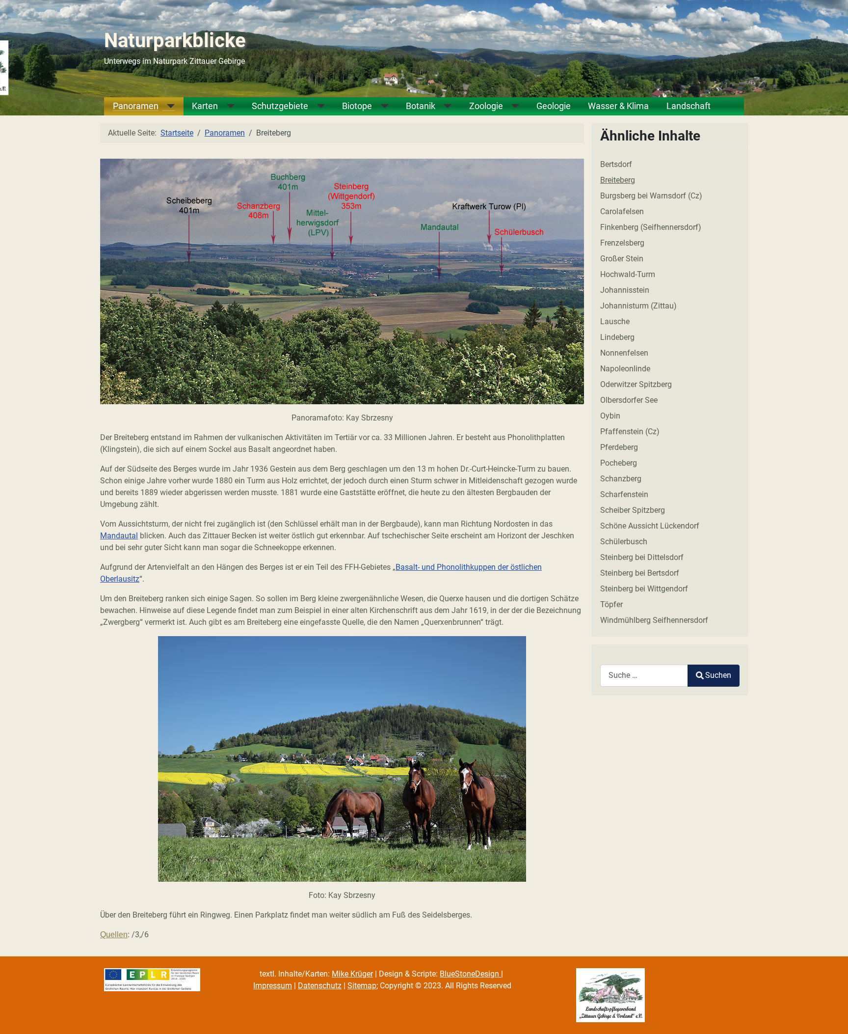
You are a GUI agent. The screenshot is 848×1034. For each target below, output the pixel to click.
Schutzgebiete (280, 106)
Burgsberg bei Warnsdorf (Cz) (651, 195)
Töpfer (611, 604)
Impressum (272, 985)
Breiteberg (617, 180)
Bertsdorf (616, 164)
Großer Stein (621, 258)
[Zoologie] (511, 106)
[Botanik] (443, 106)
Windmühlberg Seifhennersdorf (654, 620)
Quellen (114, 934)
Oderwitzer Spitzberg (636, 384)
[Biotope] (380, 106)
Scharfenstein (624, 494)
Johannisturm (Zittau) (638, 305)
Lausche (615, 321)
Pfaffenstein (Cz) (630, 431)
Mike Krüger (352, 973)
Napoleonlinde (625, 368)
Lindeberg (617, 337)
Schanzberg (620, 478)
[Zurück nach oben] (831, 1016)
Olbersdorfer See (629, 400)
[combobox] (644, 676)
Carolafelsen (622, 211)
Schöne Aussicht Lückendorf (649, 526)
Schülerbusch (623, 541)
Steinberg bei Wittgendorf (644, 588)
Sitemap (361, 985)
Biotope (357, 106)
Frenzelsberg (622, 243)
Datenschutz (320, 985)
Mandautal (119, 535)
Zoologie (486, 106)
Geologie (553, 106)
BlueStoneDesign (470, 973)
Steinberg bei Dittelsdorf (642, 557)
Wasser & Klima (618, 106)
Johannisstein (624, 290)
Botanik (420, 106)
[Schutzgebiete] (316, 106)
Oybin (610, 415)
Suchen (718, 675)
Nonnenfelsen (624, 353)
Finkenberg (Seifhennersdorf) (650, 227)
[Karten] (226, 106)
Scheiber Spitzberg (632, 510)
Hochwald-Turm (627, 274)
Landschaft (688, 106)
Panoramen (136, 106)
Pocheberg (618, 463)
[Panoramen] (167, 106)
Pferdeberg (619, 447)
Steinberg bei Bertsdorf (639, 573)
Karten (205, 106)
